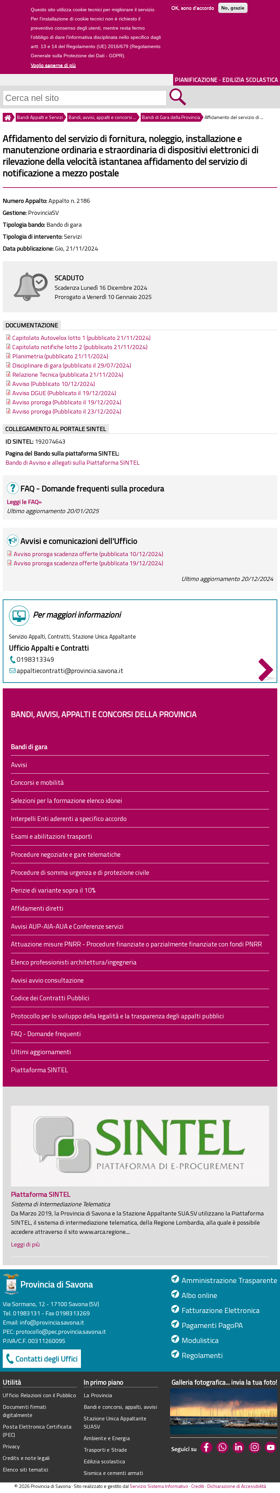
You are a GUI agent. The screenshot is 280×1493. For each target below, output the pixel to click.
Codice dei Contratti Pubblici (50, 998)
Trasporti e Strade (105, 1450)
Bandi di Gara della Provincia (171, 117)
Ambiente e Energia (107, 1438)
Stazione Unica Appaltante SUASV (115, 1422)
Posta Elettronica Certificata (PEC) (37, 1430)
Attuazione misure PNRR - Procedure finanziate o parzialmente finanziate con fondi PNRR (136, 944)
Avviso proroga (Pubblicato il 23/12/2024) (66, 411)
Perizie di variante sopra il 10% (53, 890)
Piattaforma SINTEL (39, 1070)
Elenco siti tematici (25, 1469)
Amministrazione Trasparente (229, 1280)
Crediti (197, 1486)
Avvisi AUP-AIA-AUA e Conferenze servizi (67, 926)
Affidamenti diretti (37, 908)
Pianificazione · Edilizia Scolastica (226, 79)
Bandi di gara (29, 746)
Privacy (11, 1446)
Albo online (199, 1295)
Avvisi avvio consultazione (47, 980)
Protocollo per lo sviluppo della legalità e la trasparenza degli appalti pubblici (117, 1016)
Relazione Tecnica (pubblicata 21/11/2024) (67, 374)
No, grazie (232, 8)
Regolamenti (202, 1355)
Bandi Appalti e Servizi (40, 117)
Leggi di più (25, 1244)
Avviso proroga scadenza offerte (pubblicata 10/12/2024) (88, 553)
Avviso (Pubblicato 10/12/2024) (53, 383)
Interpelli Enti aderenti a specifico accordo (69, 818)
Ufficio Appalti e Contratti (49, 647)
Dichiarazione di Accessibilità (236, 1486)
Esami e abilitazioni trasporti (51, 836)
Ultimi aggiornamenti (41, 1052)
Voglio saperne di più (53, 65)
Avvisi (19, 765)
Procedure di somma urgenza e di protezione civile (80, 872)
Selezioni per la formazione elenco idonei (66, 800)
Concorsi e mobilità (37, 782)
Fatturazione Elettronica (221, 1310)
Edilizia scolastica (104, 1461)
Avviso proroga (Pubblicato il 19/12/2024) (66, 402)
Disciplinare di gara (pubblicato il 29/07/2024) (71, 365)
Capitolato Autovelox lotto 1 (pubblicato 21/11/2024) (81, 337)
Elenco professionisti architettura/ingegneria (74, 962)
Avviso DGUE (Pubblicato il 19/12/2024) (64, 393)
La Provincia (98, 1395)
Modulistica (200, 1340)
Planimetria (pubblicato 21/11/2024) (60, 356)
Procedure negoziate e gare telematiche (66, 854)
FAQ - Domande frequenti (46, 1034)
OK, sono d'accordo (192, 8)
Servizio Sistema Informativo (159, 1486)
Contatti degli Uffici (47, 1358)
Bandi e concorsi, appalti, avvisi (120, 1407)
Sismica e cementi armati (113, 1473)
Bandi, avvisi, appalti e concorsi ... (102, 117)
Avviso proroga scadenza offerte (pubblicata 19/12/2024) (88, 563)
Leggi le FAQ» (24, 501)
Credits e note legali (26, 1458)
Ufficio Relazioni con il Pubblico (39, 1395)
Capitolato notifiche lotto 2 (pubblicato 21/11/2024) (80, 347)
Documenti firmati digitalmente (24, 1411)
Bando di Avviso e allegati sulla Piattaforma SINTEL (72, 462)
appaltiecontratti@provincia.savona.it (70, 670)
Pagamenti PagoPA (212, 1325)
